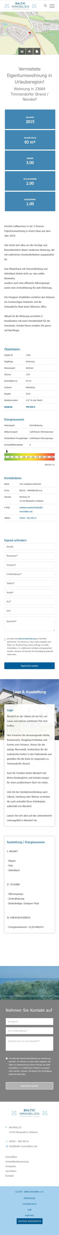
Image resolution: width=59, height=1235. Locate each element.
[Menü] (51, 6)
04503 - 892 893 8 (27, 518)
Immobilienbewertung (16, 1161)
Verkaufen (10, 1166)
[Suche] (44, 6)
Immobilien (11, 1156)
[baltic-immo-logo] (24, 6)
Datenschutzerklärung (27, 638)
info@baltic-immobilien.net (23, 1146)
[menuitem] (44, 6)
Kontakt (9, 1175)
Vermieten (10, 1170)
